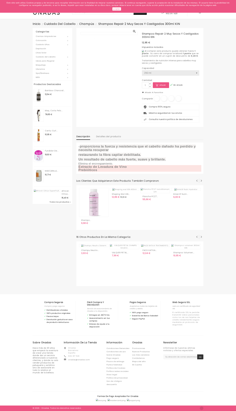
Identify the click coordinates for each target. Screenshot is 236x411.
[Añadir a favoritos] (89, 213)
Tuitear (164, 98)
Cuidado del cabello (52, 56)
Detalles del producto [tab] (108, 136)
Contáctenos (138, 358)
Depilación (41, 48)
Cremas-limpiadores (52, 36)
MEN (52, 77)
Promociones (138, 348)
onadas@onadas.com (79, 359)
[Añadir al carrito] (83, 213)
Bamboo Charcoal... (55, 90)
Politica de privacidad (117, 378)
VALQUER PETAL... (120, 252)
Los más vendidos (141, 355)
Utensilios (52, 69)
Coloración (52, 40)
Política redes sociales (118, 371)
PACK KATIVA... (150, 250)
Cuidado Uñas (52, 44)
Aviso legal (112, 374)
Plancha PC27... (150, 196)
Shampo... (86, 220)
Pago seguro (113, 358)
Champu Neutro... (90, 250)
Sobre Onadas (114, 355)
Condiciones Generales (118, 348)
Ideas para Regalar (45, 61)
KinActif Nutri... (180, 194)
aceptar (116, 9)
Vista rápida (94, 213)
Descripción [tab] (83, 136)
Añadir (163, 85)
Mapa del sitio (139, 361)
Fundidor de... (52, 150)
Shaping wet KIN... (121, 194)
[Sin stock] (145, 189)
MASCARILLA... (51, 170)
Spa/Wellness (52, 73)
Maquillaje (52, 65)
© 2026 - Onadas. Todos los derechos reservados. (57, 408)
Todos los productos (60, 202)
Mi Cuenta (137, 364)
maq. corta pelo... (54, 110)
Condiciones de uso (116, 351)
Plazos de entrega (115, 361)
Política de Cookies (116, 368)
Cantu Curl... (51, 130)
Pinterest (178, 98)
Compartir (157, 98)
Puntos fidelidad (114, 364)
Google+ (171, 98)
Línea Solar (41, 52)
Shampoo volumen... (183, 252)
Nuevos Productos (141, 351)
